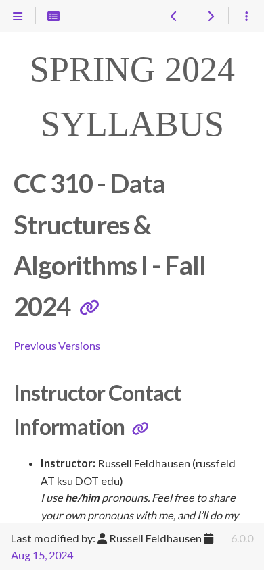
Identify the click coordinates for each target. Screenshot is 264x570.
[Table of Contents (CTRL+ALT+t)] (54, 16)
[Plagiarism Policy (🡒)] (209, 16)
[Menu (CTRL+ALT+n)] (18, 16)
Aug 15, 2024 (42, 554)
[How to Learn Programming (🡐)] (174, 16)
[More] (246, 16)
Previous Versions (57, 345)
